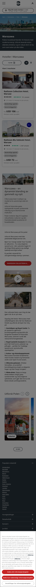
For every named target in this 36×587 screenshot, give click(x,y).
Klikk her (31, 555)
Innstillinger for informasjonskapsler (18, 583)
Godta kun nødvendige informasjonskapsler (18, 578)
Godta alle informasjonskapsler (18, 572)
